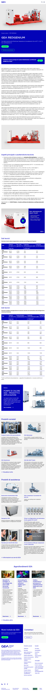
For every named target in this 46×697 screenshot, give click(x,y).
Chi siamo (37, 648)
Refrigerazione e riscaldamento (27, 672)
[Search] (42, 2)
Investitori (37, 652)
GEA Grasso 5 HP (24, 90)
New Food (26, 665)
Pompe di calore (4, 33)
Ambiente (26, 648)
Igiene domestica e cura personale (28, 653)
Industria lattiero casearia (27, 659)
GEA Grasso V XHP (27, 73)
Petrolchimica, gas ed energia (28, 667)
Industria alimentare (28, 655)
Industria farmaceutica (29, 657)
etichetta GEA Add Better (30, 157)
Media (36, 653)
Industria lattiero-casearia (27, 662)
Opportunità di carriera (38, 656)
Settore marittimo (28, 675)
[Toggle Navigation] (44, 2)
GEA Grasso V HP (25, 85)
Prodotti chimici (27, 670)
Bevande (26, 650)
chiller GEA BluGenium (23, 96)
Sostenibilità (37, 650)
